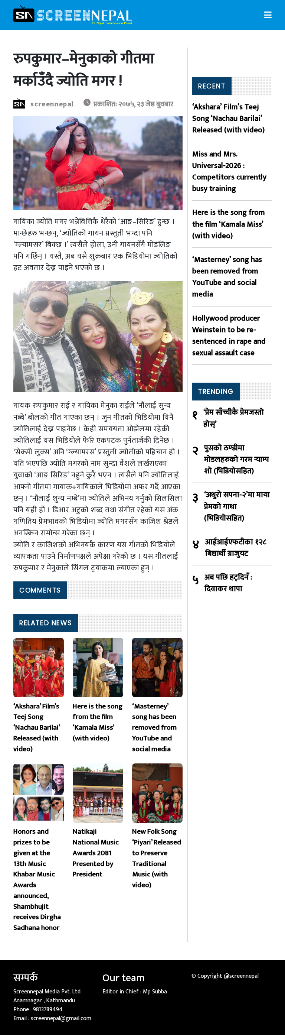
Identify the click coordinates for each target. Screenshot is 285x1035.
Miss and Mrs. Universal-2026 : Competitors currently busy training (229, 171)
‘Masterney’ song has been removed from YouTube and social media (227, 277)
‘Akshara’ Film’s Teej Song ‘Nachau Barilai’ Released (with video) (228, 118)
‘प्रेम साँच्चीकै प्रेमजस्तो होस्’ (233, 417)
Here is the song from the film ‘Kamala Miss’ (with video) (228, 224)
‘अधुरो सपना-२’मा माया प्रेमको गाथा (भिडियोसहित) (237, 506)
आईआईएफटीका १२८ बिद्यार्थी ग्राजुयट (235, 547)
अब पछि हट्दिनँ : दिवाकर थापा (228, 582)
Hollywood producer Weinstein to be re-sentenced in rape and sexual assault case (229, 335)
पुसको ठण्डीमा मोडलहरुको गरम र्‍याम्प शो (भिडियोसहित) (236, 459)
